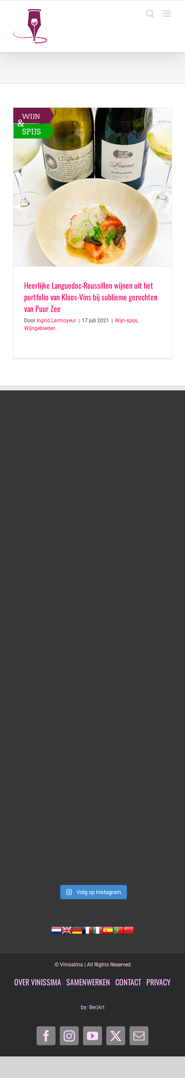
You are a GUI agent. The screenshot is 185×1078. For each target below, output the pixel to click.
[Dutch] (56, 929)
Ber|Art (97, 1007)
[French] (87, 929)
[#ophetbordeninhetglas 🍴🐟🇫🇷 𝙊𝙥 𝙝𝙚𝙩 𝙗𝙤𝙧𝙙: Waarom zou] (92, 645)
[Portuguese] (118, 929)
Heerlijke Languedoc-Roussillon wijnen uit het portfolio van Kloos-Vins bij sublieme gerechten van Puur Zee (90, 297)
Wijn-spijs (126, 321)
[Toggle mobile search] (150, 13)
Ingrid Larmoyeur (56, 321)
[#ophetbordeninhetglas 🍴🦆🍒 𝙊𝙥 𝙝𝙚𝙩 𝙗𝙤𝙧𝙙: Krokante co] (92, 833)
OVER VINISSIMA (37, 982)
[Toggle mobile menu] (167, 13)
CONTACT (128, 982)
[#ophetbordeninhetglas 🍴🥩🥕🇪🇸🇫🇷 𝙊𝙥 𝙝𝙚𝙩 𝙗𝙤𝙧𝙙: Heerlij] (92, 739)
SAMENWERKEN (88, 982)
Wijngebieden (40, 328)
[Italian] (97, 929)
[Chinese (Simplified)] (128, 929)
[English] (67, 929)
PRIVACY (158, 982)
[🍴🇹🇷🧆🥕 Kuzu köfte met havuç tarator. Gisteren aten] (92, 458)
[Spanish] (108, 929)
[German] (77, 929)
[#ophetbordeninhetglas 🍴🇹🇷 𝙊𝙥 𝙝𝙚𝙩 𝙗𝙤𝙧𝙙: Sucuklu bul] (92, 552)
